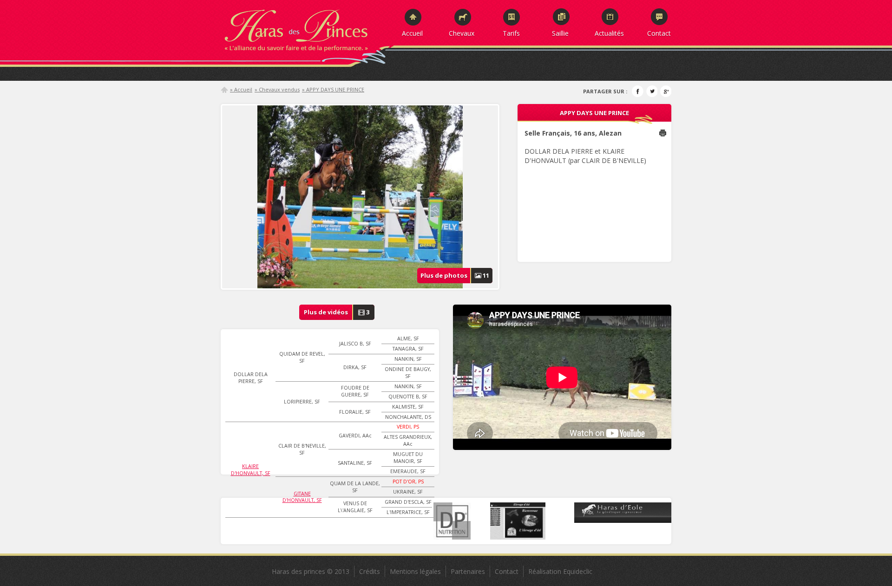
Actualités (609, 33)
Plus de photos (454, 275)
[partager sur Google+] (665, 91)
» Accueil (241, 89)
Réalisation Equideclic (560, 571)
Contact (659, 33)
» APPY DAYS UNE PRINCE (333, 89)
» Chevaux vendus (277, 89)
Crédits (369, 571)
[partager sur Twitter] (651, 91)
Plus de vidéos (337, 312)
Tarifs (511, 33)
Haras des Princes (307, 28)
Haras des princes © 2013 (310, 571)
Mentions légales (415, 571)
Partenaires (468, 571)
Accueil (412, 33)
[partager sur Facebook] (637, 91)
